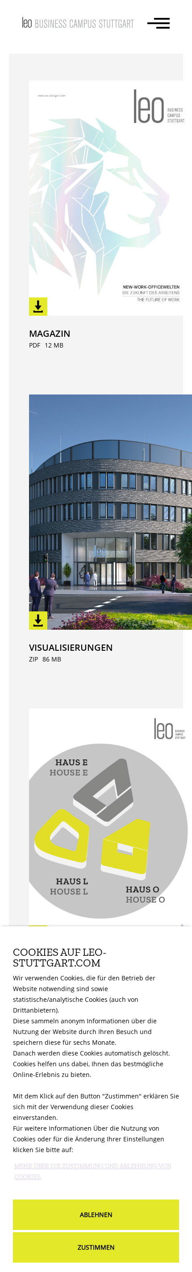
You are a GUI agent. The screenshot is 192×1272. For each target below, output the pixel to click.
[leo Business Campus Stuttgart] (78, 22)
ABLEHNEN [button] (96, 1214)
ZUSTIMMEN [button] (96, 1247)
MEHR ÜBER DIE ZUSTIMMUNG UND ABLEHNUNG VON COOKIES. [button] (92, 1171)
